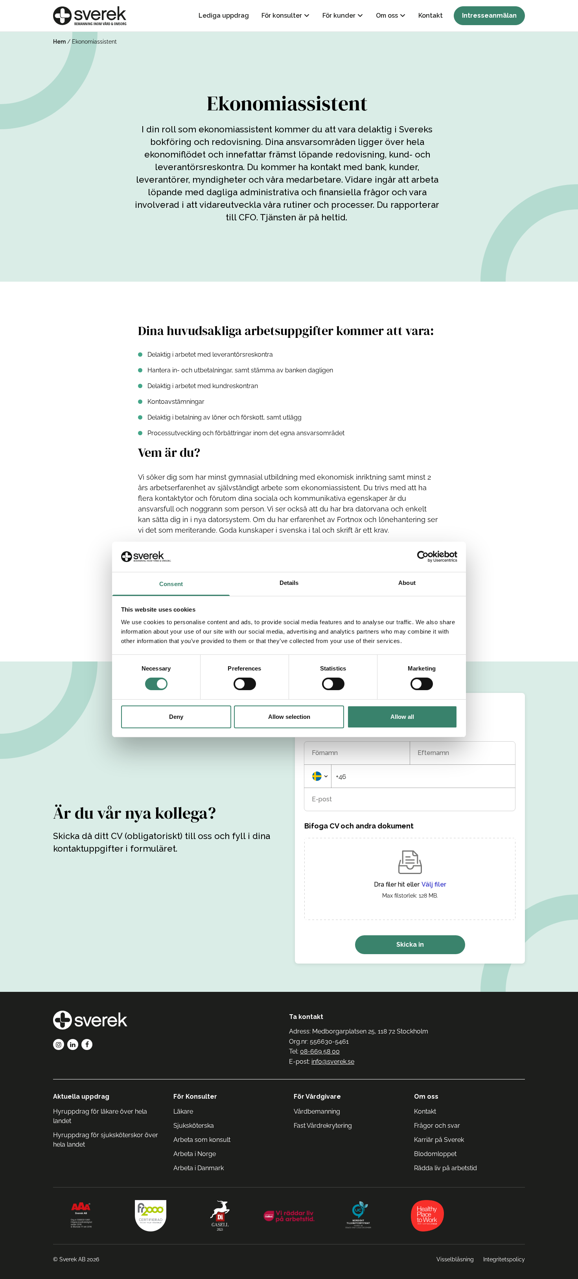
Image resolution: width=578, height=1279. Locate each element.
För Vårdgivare (317, 1096)
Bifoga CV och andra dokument (359, 826)
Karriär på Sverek (439, 1139)
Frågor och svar (437, 1125)
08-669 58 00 (320, 1051)
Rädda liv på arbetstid (445, 1168)
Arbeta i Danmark (198, 1168)
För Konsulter (195, 1096)
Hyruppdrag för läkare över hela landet (100, 1116)
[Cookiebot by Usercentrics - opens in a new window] (422, 557)
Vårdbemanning (317, 1111)
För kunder (338, 15)
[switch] (245, 684)
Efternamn (433, 753)
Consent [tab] (171, 584)
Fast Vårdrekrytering (323, 1125)
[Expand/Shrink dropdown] (317, 776)
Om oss (387, 15)
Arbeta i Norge (194, 1154)
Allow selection (289, 716)
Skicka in (410, 944)
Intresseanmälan (489, 15)
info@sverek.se (332, 1061)
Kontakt (430, 15)
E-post (322, 799)
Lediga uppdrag (224, 15)
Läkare (183, 1111)
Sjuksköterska (193, 1125)
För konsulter (281, 15)
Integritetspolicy (504, 1259)
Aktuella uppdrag (81, 1096)
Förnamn (325, 753)
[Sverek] (90, 15)
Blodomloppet (435, 1154)
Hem (59, 41)
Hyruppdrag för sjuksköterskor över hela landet (105, 1139)
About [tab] (407, 582)
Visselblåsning (455, 1259)
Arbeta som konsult (201, 1139)
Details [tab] (289, 582)
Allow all (402, 716)
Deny (176, 716)
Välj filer (434, 884)
